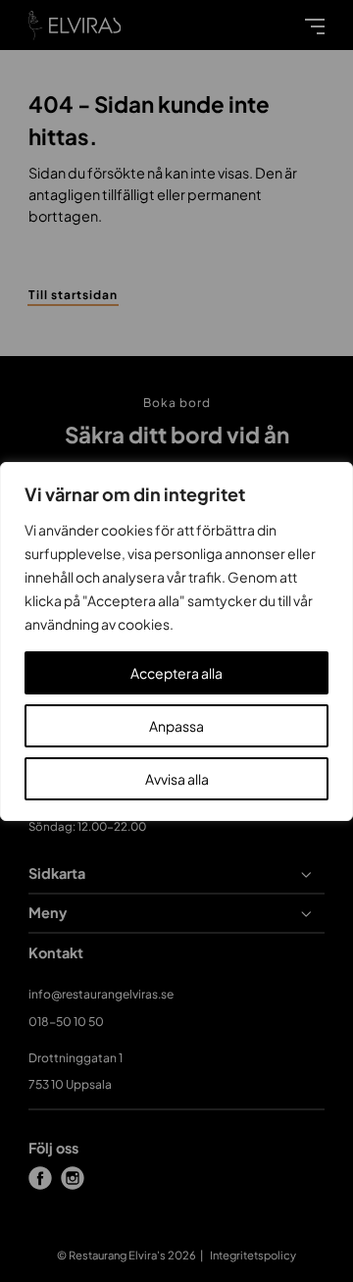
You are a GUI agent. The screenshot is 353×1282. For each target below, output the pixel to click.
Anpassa (176, 726)
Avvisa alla (177, 779)
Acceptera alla (176, 673)
